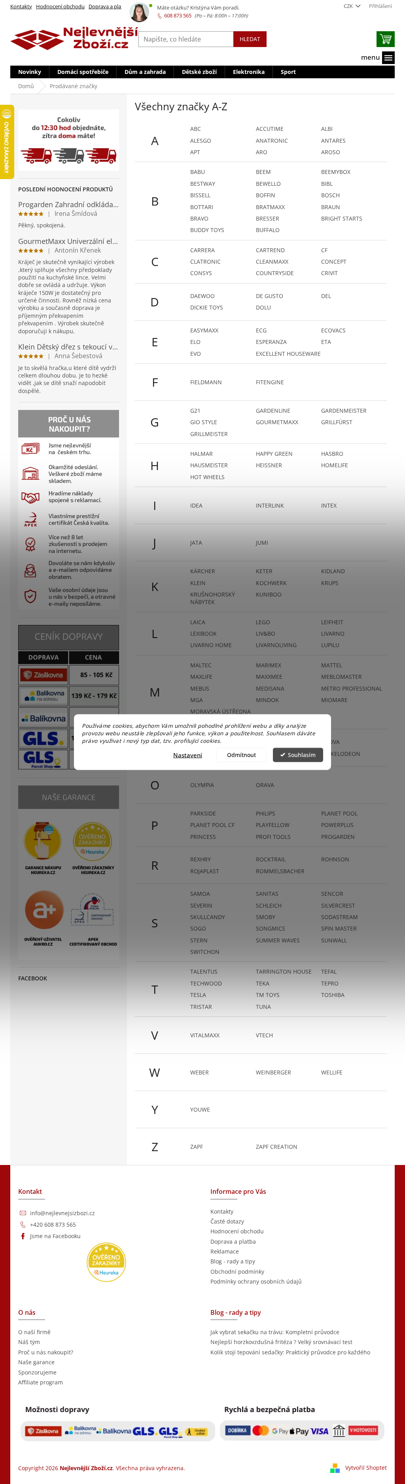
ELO (195, 342)
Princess (203, 836)
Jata (196, 542)
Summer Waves (278, 940)
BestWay (202, 183)
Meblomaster (341, 676)
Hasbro (332, 453)
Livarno (332, 633)
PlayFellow (273, 825)
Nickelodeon (340, 753)
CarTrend (270, 250)
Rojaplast (204, 871)
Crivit (329, 273)
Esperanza (271, 342)
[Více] (378, 57)
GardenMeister (344, 410)
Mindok (267, 700)
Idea (196, 505)
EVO (195, 353)
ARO (261, 152)
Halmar (201, 453)
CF (324, 250)
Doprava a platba (109, 6)
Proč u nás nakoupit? (45, 1352)
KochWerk (271, 583)
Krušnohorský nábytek (212, 598)
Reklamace (224, 1251)
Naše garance (36, 1362)
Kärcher (202, 571)
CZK (349, 5)
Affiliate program (40, 1382)
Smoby (265, 917)
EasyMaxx (204, 330)
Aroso (330, 152)
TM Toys (268, 995)
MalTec (201, 665)
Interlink (270, 505)
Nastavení (187, 755)
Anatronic (272, 140)
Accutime (270, 128)
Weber (199, 1072)
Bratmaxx (270, 207)
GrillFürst (336, 422)
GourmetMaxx (277, 422)
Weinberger (273, 1072)
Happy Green (274, 453)
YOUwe (200, 1109)
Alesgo (200, 140)
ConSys (201, 273)
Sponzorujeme (37, 1372)
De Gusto (269, 296)
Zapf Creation (276, 1146)
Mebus (199, 688)
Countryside (275, 273)
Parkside (203, 813)
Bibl (327, 183)
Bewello (268, 183)
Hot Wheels (207, 477)
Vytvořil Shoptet (366, 1467)
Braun (330, 207)
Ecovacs (333, 330)
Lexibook (203, 633)
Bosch (330, 195)
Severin (201, 905)
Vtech (264, 1035)
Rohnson (335, 859)
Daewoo (202, 296)
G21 (195, 410)
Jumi (262, 542)
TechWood (206, 983)
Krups (330, 583)
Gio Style (203, 422)
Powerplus (337, 825)
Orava (265, 785)
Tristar (201, 1006)
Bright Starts (341, 218)
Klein (198, 583)
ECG (261, 330)
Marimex (268, 665)
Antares (333, 140)
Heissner (269, 465)
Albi (327, 128)
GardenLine (273, 410)
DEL (326, 296)
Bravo (199, 218)
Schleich (269, 905)
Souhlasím (302, 754)
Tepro (330, 983)
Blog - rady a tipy (232, 1261)
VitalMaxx (205, 1035)
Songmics (270, 928)
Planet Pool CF (212, 825)
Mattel (331, 665)
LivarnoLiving (276, 645)
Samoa (200, 893)
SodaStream (339, 917)
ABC (195, 128)
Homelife (334, 465)
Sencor (332, 893)
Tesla (198, 995)
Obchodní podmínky (237, 1271)
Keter (264, 571)
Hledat (250, 39)
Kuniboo (269, 594)
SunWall (334, 940)
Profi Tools (273, 836)
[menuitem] (29, 72)
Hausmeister (209, 465)
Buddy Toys (207, 230)
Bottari (201, 207)
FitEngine (270, 382)
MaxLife (201, 676)
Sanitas (267, 893)
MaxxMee (269, 676)
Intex (329, 505)
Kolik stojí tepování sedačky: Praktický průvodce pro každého (290, 1352)
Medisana (270, 688)
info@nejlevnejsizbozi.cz (62, 1213)
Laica (197, 622)
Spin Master (339, 928)
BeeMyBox (335, 172)
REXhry (200, 859)
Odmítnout (241, 754)
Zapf (196, 1146)
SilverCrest (338, 905)
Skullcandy (207, 917)
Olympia (202, 785)
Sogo (198, 928)
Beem (263, 172)
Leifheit (332, 622)
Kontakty (21, 6)
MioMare (334, 700)
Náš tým (29, 1342)
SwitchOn (205, 951)
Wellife (332, 1072)
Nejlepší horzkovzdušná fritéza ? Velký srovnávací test (281, 1342)
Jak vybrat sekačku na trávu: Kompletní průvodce (274, 1332)
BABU (197, 172)
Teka (262, 983)
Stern (199, 940)
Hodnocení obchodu (60, 6)
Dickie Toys (206, 307)
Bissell (200, 195)
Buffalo (268, 230)
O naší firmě (34, 1332)
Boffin (265, 195)
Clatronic (205, 261)
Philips (265, 813)
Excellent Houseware (288, 353)
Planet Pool (339, 813)
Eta (326, 342)
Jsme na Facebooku (55, 1236)
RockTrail (271, 859)
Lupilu (330, 645)
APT (195, 152)
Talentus (204, 971)
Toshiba (332, 995)
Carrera (202, 250)
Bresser (267, 218)
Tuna (263, 1006)
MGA (196, 700)
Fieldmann (206, 382)
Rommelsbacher (280, 871)
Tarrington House (284, 971)
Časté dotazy (227, 1221)
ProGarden (338, 836)
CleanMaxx (272, 261)
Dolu (263, 307)
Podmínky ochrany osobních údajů (256, 1281)
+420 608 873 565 (53, 1224)
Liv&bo (265, 633)
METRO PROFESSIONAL (351, 688)
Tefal (329, 971)
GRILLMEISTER (209, 434)
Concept (333, 261)
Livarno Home (211, 645)
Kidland (333, 571)
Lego (263, 622)
